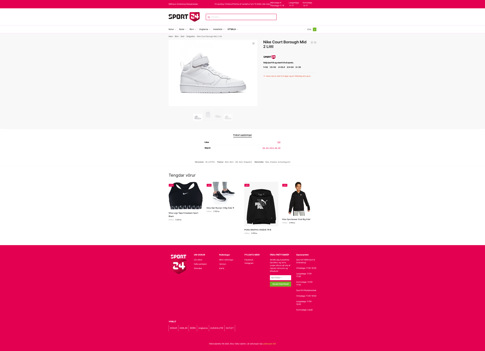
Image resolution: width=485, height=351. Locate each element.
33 (267, 148)
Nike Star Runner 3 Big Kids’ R (220, 208)
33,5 (271, 148)
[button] (253, 43)
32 (263, 148)
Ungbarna (203, 328)
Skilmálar (198, 268)
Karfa (221, 268)
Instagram (249, 263)
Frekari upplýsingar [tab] (242, 135)
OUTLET (230, 328)
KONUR (173, 328)
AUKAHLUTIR (216, 328)
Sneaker (273, 162)
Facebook (249, 260)
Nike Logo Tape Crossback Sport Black (183, 214)
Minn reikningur (226, 260)
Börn (177, 36)
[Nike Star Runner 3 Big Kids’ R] (224, 193)
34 (276, 148)
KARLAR (183, 328)
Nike (267, 162)
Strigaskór (190, 36)
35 (279, 148)
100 (278, 142)
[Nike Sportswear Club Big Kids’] (299, 199)
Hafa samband (200, 264)
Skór (182, 36)
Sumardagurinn (284, 162)
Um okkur (198, 260)
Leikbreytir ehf (269, 344)
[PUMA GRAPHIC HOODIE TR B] (261, 204)
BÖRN (193, 328)
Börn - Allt (234, 162)
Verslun (222, 264)
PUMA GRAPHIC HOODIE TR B (257, 229)
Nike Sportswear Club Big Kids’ (296, 219)
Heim (171, 36)
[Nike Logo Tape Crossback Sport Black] (186, 195)
